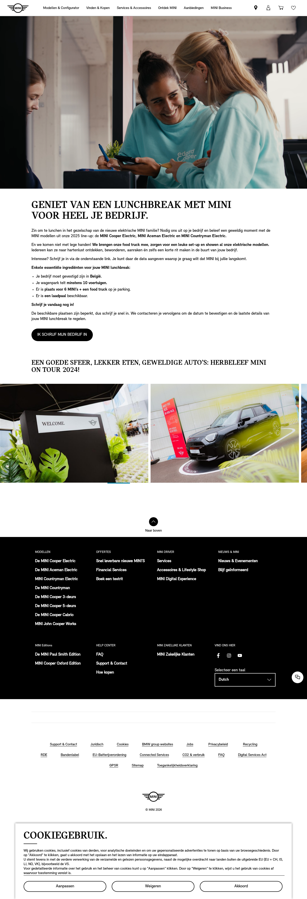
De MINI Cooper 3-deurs (55, 597)
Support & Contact (111, 664)
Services (164, 561)
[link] (193, 8)
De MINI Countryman (52, 588)
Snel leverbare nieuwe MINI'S (120, 561)
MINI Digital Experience (176, 579)
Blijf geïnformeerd (233, 570)
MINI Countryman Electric (56, 579)
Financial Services (111, 570)
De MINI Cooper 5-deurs (55, 606)
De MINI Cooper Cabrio (54, 615)
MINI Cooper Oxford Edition (58, 664)
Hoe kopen (105, 673)
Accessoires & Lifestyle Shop (181, 570)
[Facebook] (218, 655)
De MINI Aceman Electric (56, 570)
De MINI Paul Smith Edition (57, 655)
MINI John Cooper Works (55, 624)
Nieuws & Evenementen (238, 561)
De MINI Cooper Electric (55, 561)
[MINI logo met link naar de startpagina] (153, 796)
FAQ (99, 655)
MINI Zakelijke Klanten (175, 655)
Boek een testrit (109, 579)
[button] (268, 8)
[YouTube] (239, 655)
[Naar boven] (153, 521)
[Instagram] (229, 655)
